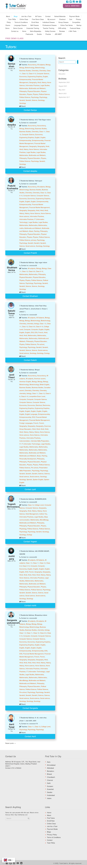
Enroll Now (35, 22)
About (8, 16)
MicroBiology (44, 520)
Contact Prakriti (30, 252)
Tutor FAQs (12, 19)
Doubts (39, 34)
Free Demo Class (38, 19)
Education (62, 74)
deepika (11, 124)
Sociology (41, 100)
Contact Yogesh (30, 541)
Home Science (34, 149)
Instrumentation (24, 441)
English (45, 76)
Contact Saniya (30, 110)
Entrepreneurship (25, 79)
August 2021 (63, 86)
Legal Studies (45, 85)
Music (31, 231)
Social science (30, 246)
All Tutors (38, 16)
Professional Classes (50, 25)
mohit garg (11, 557)
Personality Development (27, 459)
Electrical (39, 405)
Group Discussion (25, 429)
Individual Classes (49, 22)
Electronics (46, 405)
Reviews (62, 31)
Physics (29, 94)
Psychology (35, 97)
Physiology (23, 529)
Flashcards (29, 34)
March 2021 (63, 93)
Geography (33, 82)
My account (51, 19)
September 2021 (64, 82)
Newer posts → (10, 743)
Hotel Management (32, 514)
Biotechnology (29, 67)
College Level (39, 505)
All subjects (41, 65)
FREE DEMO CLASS (14, 38)
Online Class (24, 19)
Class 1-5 (43, 323)
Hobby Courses (50, 31)
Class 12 (25, 73)
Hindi (39, 82)
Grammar (47, 426)
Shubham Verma (12, 269)
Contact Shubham (30, 296)
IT (20, 444)
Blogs (16, 16)
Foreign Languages (26, 423)
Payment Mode (74, 16)
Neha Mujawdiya (35, 31)
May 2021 (62, 90)
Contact (48, 16)
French (40, 332)
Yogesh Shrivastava (13, 505)
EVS (32, 332)
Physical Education (33, 91)
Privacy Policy (52, 834)
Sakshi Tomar (11, 312)
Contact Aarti (30, 736)
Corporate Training (32, 28)
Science (34, 100)
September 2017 (64, 97)
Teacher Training (48, 28)
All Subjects (40, 318)
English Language (31, 414)
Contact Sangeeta (30, 708)
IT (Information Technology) (31, 444)
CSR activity (62, 28)
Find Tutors (51, 818)
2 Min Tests (72, 31)
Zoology (47, 353)
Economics (23, 76)
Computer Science (43, 73)
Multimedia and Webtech (37, 88)
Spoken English (38, 479)
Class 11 (42, 131)
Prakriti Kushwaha (12, 187)
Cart (70, 19)
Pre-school (40, 344)
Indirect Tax (43, 514)
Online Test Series (66, 25)
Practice (48, 34)
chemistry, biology (33, 323)
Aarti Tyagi (11, 725)
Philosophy (23, 91)
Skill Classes (34, 25)
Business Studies (25, 70)
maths (21, 228)
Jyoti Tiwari (11, 376)
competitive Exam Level (37, 396)
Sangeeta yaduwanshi (13, 621)
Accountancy (32, 65)
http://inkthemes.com (21, 815)
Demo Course (18, 28)
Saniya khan (11, 65)
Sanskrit (22, 100)
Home (24, 31)
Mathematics (23, 88)
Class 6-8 (32, 271)
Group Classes (63, 22)
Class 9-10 (32, 73)
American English (25, 381)
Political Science (44, 94)
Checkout (62, 19)
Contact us (14, 31)
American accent (39, 378)
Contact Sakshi (30, 360)
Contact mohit (30, 605)
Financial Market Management (39, 207)
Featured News (75, 28)
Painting (36, 231)
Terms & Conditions (21, 22)
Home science (24, 216)
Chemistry (35, 70)
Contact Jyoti (30, 489)
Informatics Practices (33, 85)
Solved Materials (59, 16)
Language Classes (20, 25)
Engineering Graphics (35, 76)
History (44, 82)
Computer (27, 329)
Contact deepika (30, 171)
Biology (48, 65)
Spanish (29, 479)
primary (33, 240)
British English (44, 384)
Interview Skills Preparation (40, 441)
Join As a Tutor (26, 16)
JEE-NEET (58, 34)
